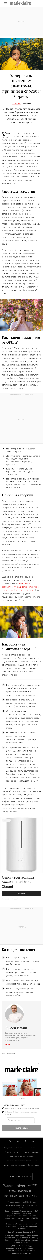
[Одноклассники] (25, 1141)
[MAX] (9, 1141)
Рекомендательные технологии (15, 1165)
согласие (11, 1108)
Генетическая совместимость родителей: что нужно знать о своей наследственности (20, 587)
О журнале (7, 1148)
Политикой (10, 1112)
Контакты (18, 1148)
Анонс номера (30, 1148)
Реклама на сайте (11, 1152)
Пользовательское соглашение (21, 1156)
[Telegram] (33, 1141)
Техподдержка (33, 1165)
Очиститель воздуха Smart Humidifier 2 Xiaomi (18, 882)
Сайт (7, 1044)
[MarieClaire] (20, 3)
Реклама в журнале (31, 1152)
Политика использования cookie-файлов (21, 1161)
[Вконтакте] (17, 1141)
